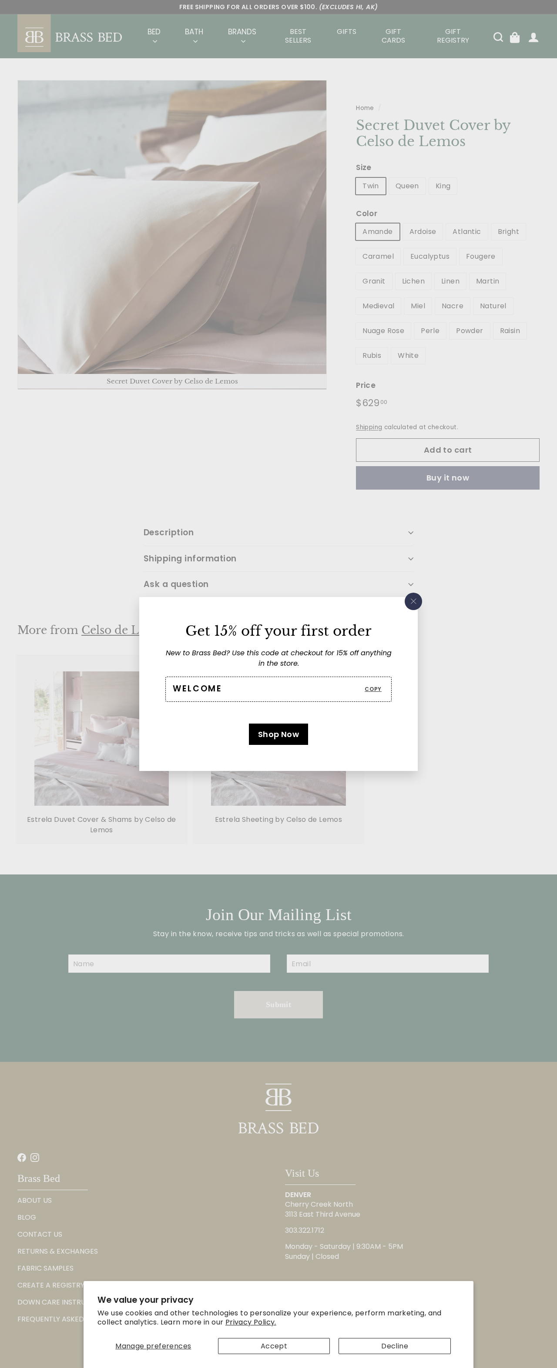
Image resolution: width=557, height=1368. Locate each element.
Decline (394, 1346)
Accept (274, 1346)
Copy (373, 689)
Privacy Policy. (250, 1322)
